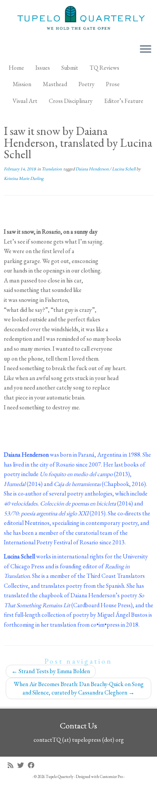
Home (16, 68)
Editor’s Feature (123, 101)
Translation (52, 169)
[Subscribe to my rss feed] (12, 765)
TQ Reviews (104, 68)
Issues (42, 68)
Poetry (86, 84)
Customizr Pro (111, 776)
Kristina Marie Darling (23, 178)
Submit (69, 68)
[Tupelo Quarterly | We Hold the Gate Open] (78, 19)
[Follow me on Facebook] (33, 765)
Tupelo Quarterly (60, 776)
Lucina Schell (124, 169)
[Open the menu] (145, 50)
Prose (113, 84)
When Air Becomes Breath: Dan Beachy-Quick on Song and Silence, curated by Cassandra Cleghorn (79, 688)
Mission (22, 84)
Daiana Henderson (92, 169)
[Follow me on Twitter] (22, 765)
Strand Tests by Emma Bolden (50, 671)
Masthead (55, 84)
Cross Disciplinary (71, 101)
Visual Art (25, 101)
